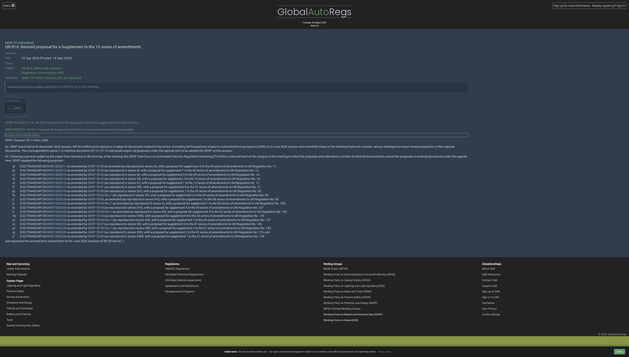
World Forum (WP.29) (336, 268)
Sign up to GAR (491, 291)
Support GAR (489, 286)
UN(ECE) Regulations (177, 268)
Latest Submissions (18, 268)
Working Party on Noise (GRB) (341, 320)
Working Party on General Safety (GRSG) (347, 280)
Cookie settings (491, 314)
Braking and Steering (19, 314)
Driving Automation (18, 297)
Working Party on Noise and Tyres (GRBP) (348, 291)
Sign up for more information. (572, 6)
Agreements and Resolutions (182, 286)
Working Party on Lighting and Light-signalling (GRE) (354, 286)
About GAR (488, 268)
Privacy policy (384, 351)
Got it (619, 351)
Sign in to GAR (490, 297)
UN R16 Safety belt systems (41, 68)
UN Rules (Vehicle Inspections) (183, 280)
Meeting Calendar (17, 274)
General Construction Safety (23, 325)
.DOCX (16, 108)
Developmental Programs (180, 291)
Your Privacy (489, 308)
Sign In (621, 6)
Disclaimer (488, 303)
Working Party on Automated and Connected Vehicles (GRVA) (359, 274)
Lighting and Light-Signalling (23, 285)
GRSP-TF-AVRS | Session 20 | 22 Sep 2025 (51, 78)
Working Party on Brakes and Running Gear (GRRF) (353, 314)
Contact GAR (489, 280)
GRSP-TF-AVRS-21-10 (19, 123)
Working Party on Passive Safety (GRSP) (347, 297)
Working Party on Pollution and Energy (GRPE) (350, 303)
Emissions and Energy (19, 302)
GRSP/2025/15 (15, 129)
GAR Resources (491, 274)
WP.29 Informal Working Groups (342, 308)
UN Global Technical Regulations (184, 274)
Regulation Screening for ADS (42, 72)
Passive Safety (15, 291)
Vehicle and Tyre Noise (20, 308)
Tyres (10, 320)
